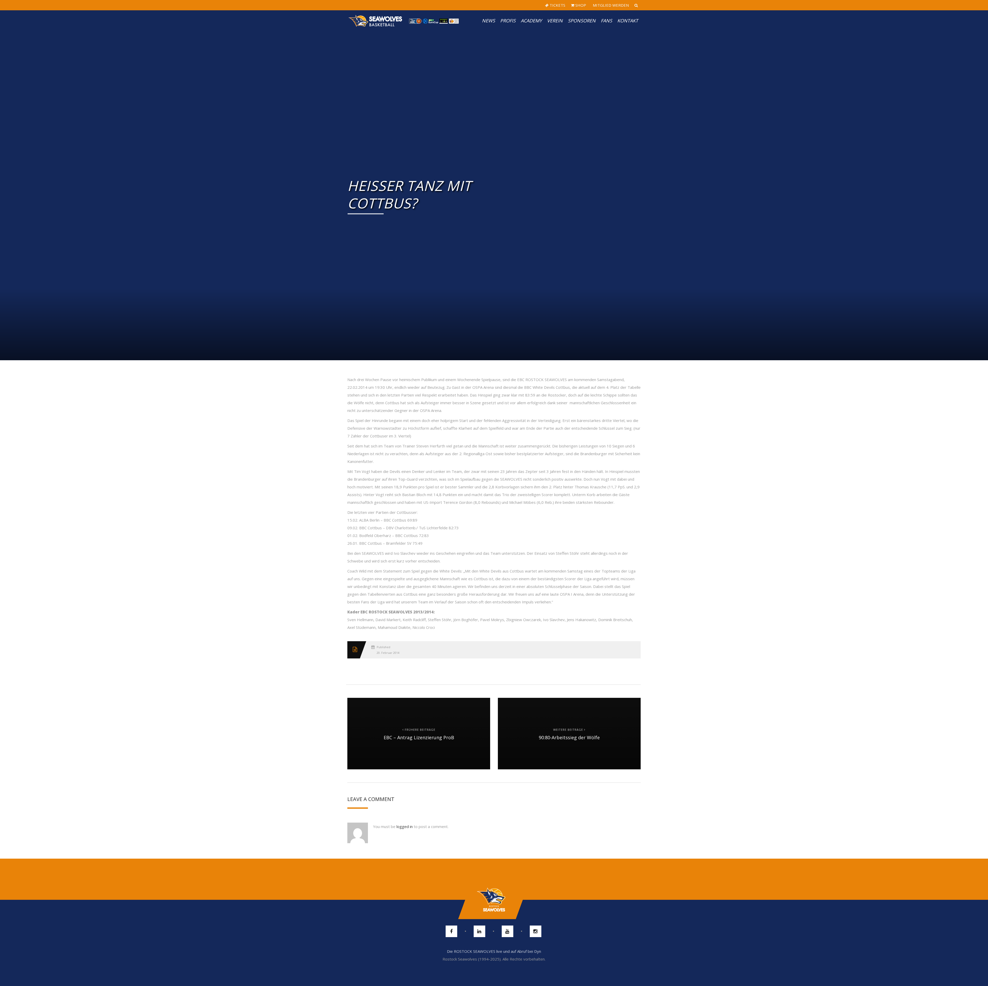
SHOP (580, 5)
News (488, 20)
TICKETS (557, 5)
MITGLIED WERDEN (610, 5)
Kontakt (627, 20)
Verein (555, 20)
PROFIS (508, 20)
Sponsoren (582, 20)
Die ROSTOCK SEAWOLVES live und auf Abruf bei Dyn (494, 951)
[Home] (375, 20)
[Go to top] (494, 900)
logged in (404, 826)
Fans (606, 20)
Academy (531, 20)
